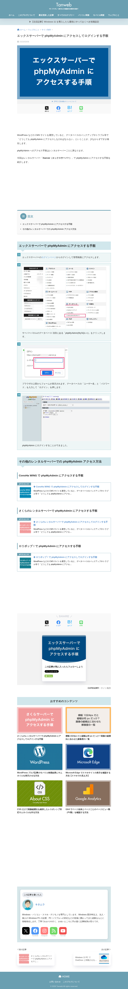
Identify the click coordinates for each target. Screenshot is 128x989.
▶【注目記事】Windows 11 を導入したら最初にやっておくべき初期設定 (64, 22)
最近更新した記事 (46, 15)
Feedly (54, 935)
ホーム (11, 15)
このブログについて (26, 15)
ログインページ (48, 257)
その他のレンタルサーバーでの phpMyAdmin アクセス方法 (49, 229)
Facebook (35, 935)
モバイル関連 (98, 15)
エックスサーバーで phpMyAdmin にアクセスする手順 (47, 224)
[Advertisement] (64, 125)
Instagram (44, 935)
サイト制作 (106, 688)
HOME (65, 976)
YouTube (63, 935)
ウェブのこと (113, 15)
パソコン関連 (83, 15)
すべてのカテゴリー (66, 15)
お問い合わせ (55, 982)
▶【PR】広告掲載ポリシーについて (64, 101)
